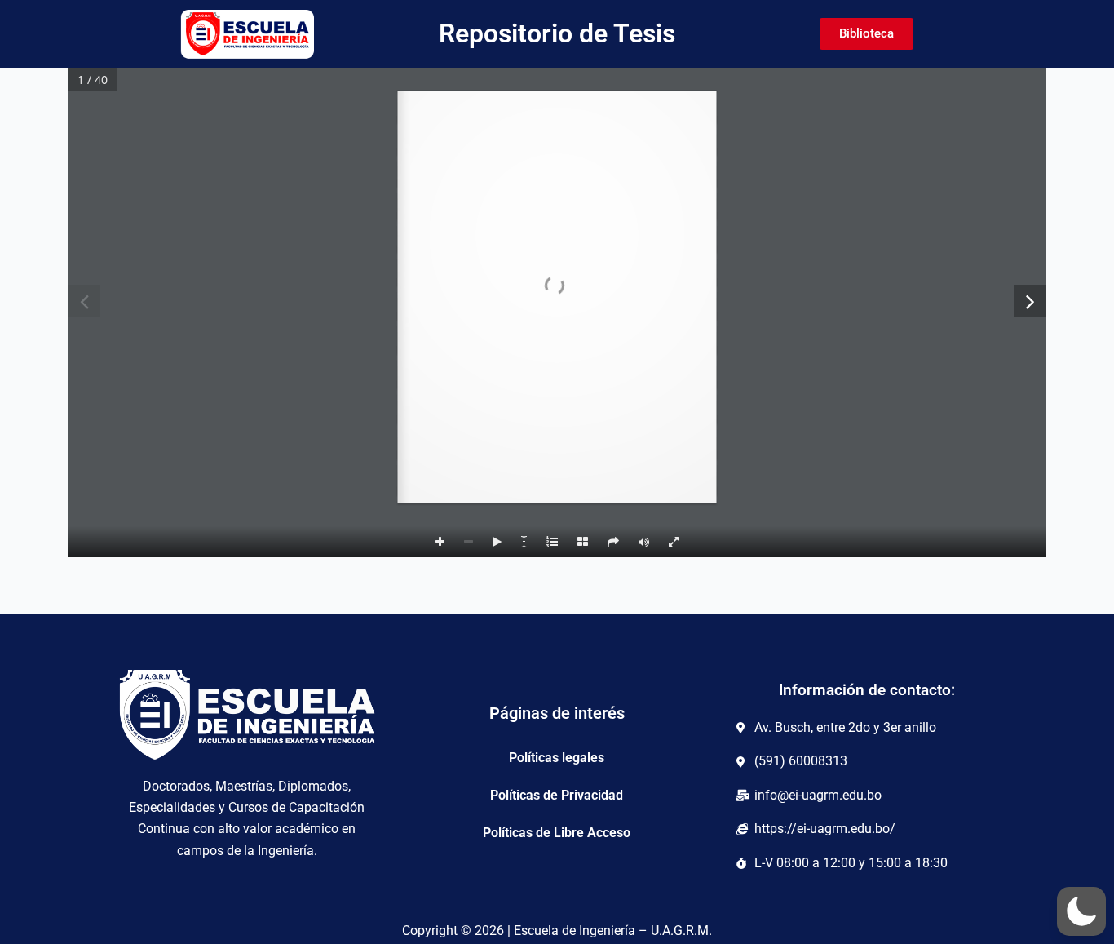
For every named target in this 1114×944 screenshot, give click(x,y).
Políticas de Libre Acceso (556, 832)
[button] (1081, 911)
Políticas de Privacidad (556, 795)
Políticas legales (556, 757)
